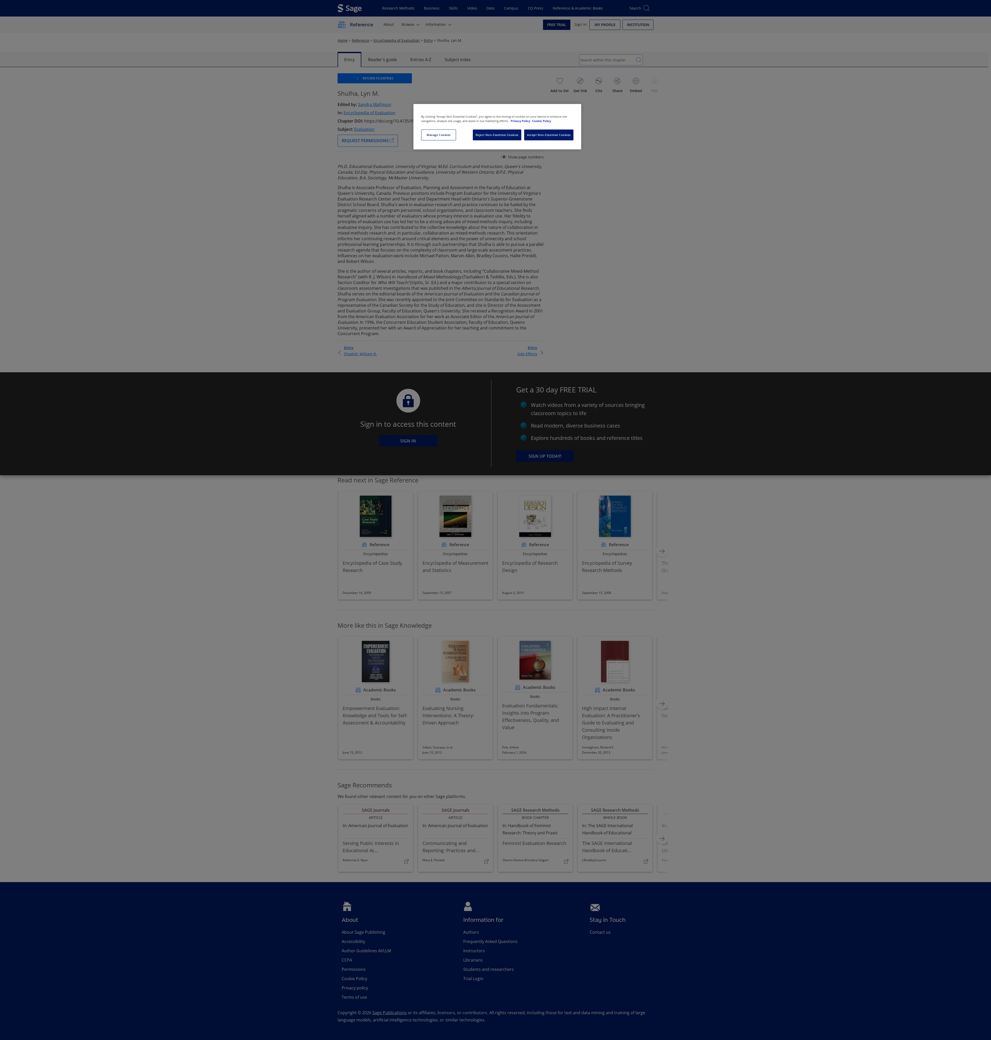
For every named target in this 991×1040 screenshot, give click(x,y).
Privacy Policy (521, 121)
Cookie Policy (541, 121)
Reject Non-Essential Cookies (497, 135)
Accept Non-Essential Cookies (549, 135)
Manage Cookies (439, 135)
